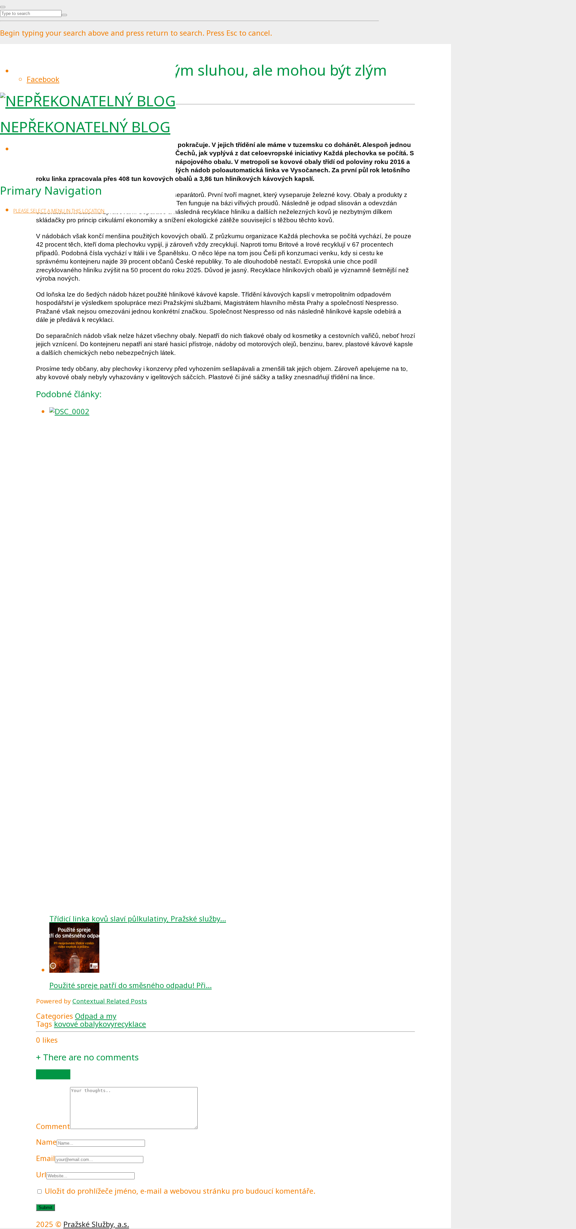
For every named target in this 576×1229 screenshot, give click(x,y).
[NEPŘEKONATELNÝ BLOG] (88, 101)
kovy (106, 1024)
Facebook (43, 79)
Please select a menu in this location (58, 211)
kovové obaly (76, 1024)
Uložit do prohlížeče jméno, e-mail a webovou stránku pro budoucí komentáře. (180, 1191)
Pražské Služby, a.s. (96, 1224)
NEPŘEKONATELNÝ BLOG (85, 127)
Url (41, 1174)
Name (46, 1142)
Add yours (53, 1074)
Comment (53, 1126)
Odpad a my (95, 1016)
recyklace (130, 1024)
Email (45, 1158)
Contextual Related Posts (109, 1001)
